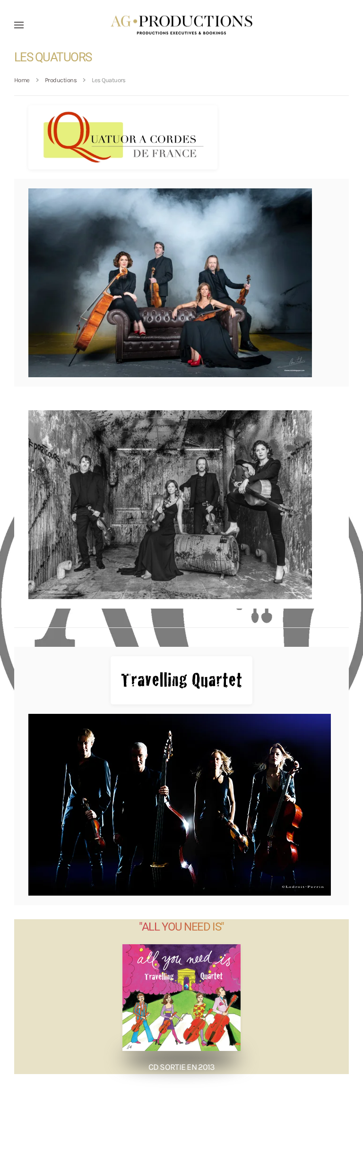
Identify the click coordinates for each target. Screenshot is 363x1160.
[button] (19, 25)
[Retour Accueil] (181, 25)
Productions (61, 80)
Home (22, 80)
